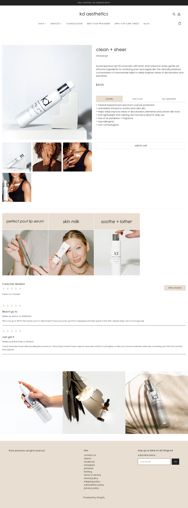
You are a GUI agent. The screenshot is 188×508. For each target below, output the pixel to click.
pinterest (88, 468)
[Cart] (180, 23)
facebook (89, 461)
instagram (89, 465)
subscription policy (94, 484)
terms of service (92, 475)
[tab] (109, 99)
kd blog (88, 471)
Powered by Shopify (94, 497)
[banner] (94, 14)
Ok (175, 461)
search (87, 458)
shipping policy (92, 481)
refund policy (91, 478)
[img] (173, 14)
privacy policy (91, 488)
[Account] (178, 14)
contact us (90, 455)
